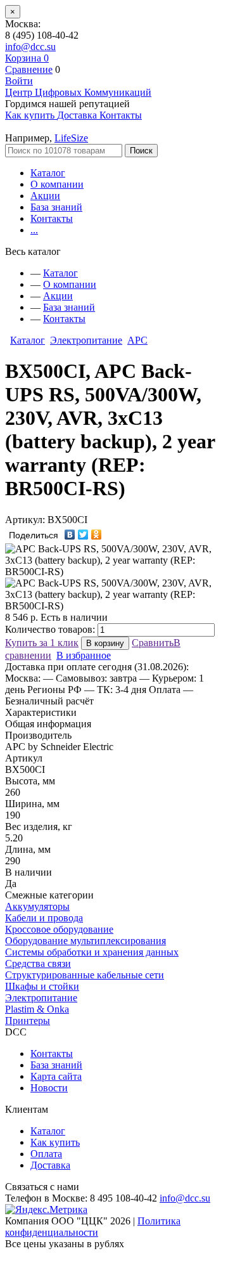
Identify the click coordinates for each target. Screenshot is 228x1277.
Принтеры (27, 1020)
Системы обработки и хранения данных (92, 952)
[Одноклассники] (96, 534)
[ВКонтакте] (70, 534)
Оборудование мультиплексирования (85, 940)
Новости (49, 1087)
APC (137, 340)
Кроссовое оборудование (59, 929)
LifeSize (71, 138)
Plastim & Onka (37, 1009)
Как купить (55, 1142)
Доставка (50, 1165)
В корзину (105, 643)
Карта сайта (56, 1076)
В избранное (83, 655)
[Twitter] (83, 534)
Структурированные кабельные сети (84, 974)
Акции (45, 195)
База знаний (56, 207)
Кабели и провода (44, 917)
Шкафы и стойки (42, 986)
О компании (57, 184)
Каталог (47, 172)
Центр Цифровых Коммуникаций (78, 92)
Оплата (46, 1153)
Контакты (51, 218)
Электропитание (86, 340)
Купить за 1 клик (42, 642)
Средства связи (38, 963)
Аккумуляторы (37, 906)
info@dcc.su (30, 46)
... (34, 229)
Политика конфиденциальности (92, 1226)
